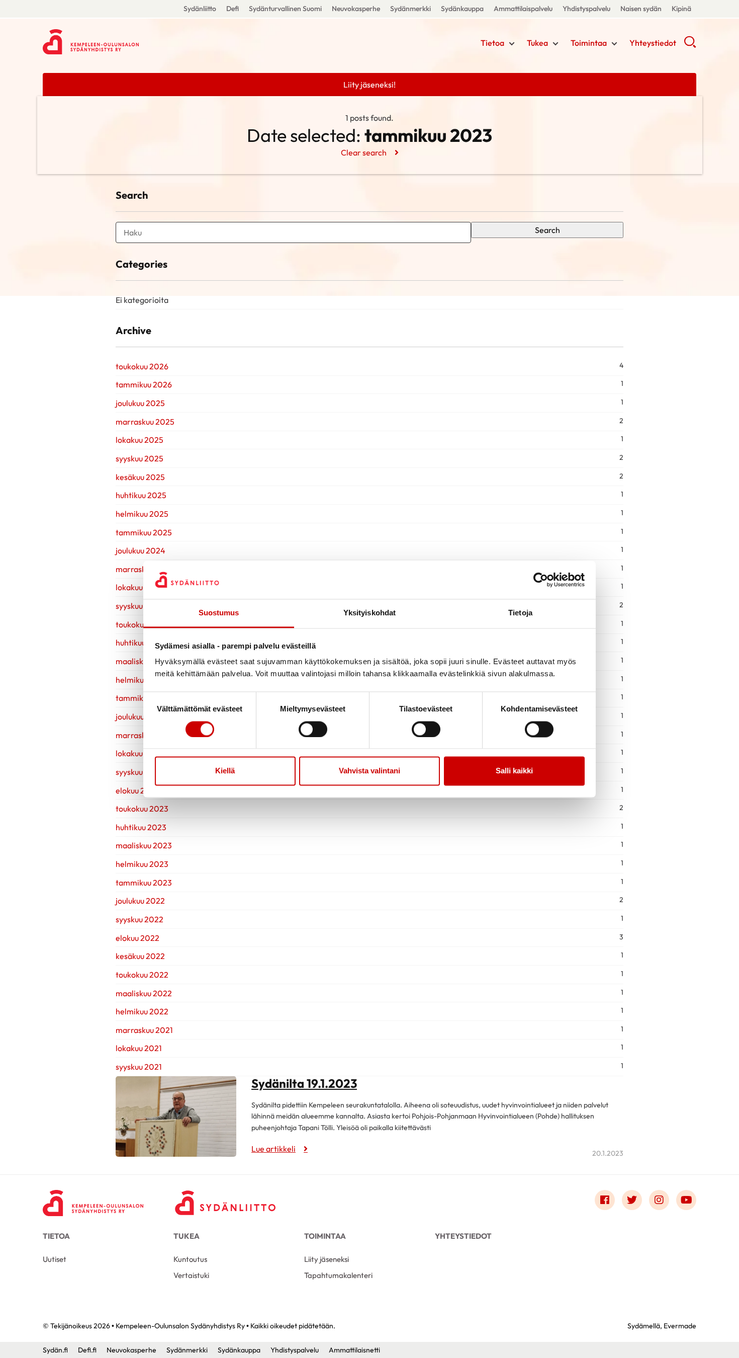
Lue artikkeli (273, 1149)
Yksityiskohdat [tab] (369, 613)
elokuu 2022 (137, 938)
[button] (690, 45)
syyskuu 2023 (139, 772)
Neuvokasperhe (356, 8)
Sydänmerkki (410, 8)
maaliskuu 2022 (144, 993)
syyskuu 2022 (139, 919)
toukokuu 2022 (142, 975)
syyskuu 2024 (140, 606)
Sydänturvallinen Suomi (285, 8)
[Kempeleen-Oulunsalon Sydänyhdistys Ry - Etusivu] (93, 1202)
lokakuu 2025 (139, 440)
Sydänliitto (199, 8)
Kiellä (225, 771)
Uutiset (54, 1259)
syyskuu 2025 (139, 458)
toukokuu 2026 (142, 366)
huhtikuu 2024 (141, 642)
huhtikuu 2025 (141, 495)
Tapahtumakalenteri (338, 1275)
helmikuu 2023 (142, 864)
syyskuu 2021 (139, 1067)
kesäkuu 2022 (140, 956)
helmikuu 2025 (142, 514)
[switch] (313, 729)
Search (547, 230)
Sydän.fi (55, 1349)
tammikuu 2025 (144, 532)
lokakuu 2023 (139, 753)
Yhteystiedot (652, 43)
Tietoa (492, 43)
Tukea (537, 43)
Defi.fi (87, 1349)
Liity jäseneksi (326, 1259)
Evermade (680, 1325)
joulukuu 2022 (140, 901)
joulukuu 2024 (140, 550)
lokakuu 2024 (140, 587)
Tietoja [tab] (520, 613)
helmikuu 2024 (142, 680)
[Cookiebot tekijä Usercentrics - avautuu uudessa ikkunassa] (541, 579)
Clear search (364, 152)
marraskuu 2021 (144, 1030)
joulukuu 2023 (140, 716)
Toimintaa (589, 43)
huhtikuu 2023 (141, 827)
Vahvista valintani (369, 771)
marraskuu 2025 (145, 422)
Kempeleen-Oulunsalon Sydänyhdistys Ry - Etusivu (123, 41)
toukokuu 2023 (142, 809)
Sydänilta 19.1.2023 (304, 1083)
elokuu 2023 (137, 790)
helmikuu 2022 (142, 1011)
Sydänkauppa (462, 8)
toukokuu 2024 (142, 624)
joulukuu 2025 (140, 403)
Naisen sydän (641, 8)
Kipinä (681, 8)
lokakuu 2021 (139, 1048)
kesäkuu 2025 (140, 477)
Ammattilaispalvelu (523, 8)
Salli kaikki (514, 771)
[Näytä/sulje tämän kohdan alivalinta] (512, 44)
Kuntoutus (190, 1259)
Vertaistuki (191, 1275)
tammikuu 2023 (144, 882)
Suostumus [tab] (219, 613)
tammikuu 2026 (144, 384)
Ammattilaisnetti (354, 1349)
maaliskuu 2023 (144, 845)
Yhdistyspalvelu (586, 8)
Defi (232, 8)
